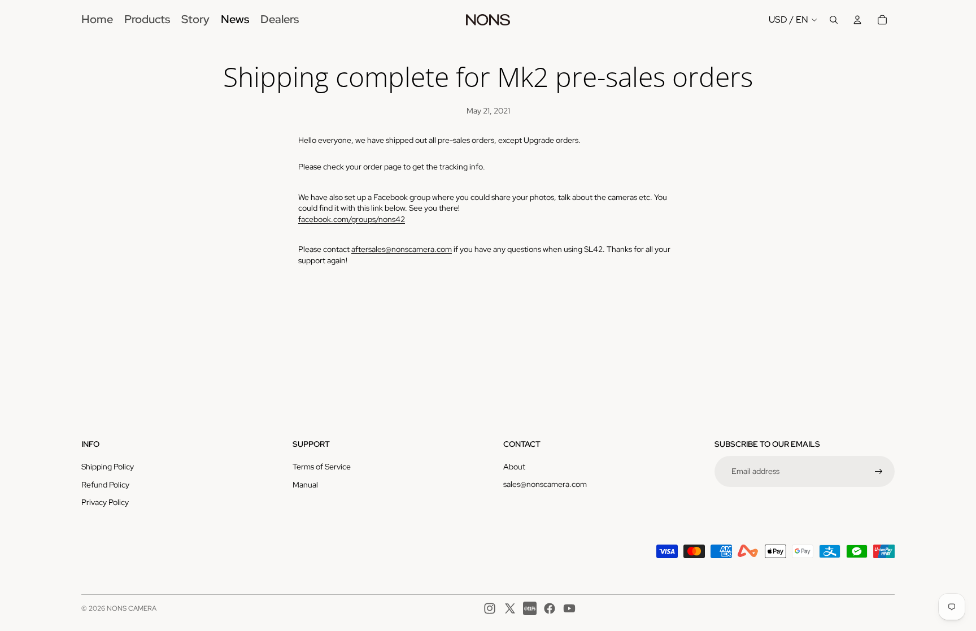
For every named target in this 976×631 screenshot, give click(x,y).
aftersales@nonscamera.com (401, 249)
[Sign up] (879, 472)
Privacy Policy (105, 502)
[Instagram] (489, 608)
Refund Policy (105, 485)
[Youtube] (569, 608)
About (514, 467)
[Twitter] (510, 608)
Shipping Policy (107, 467)
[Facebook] (549, 608)
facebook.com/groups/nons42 (351, 219)
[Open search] (833, 19)
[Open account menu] (857, 19)
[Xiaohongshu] (530, 608)
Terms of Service (322, 467)
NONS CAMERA (131, 608)
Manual (305, 485)
